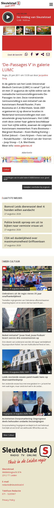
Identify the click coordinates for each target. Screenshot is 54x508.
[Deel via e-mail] (48, 54)
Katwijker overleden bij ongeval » (37, 187)
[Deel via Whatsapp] (26, 54)
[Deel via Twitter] (37, 54)
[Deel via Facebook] (31, 54)
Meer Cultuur (9, 435)
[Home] (11, 3)
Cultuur (7, 169)
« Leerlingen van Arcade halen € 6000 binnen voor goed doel (26, 178)
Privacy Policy (8, 500)
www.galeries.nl (23, 145)
